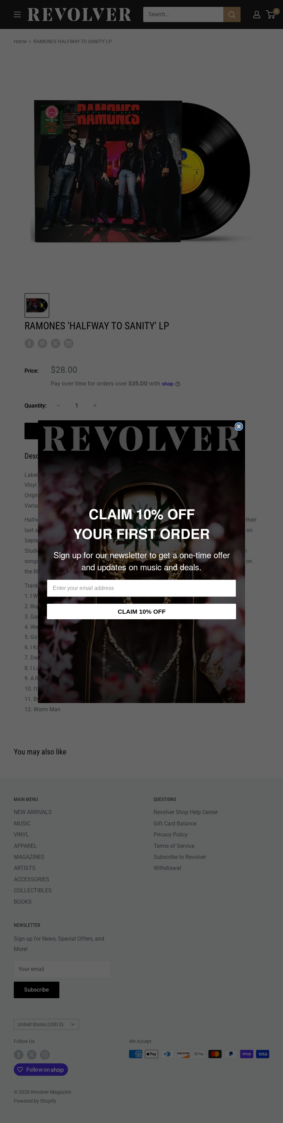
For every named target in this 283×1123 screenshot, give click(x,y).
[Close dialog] (238, 426)
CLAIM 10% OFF (142, 611)
